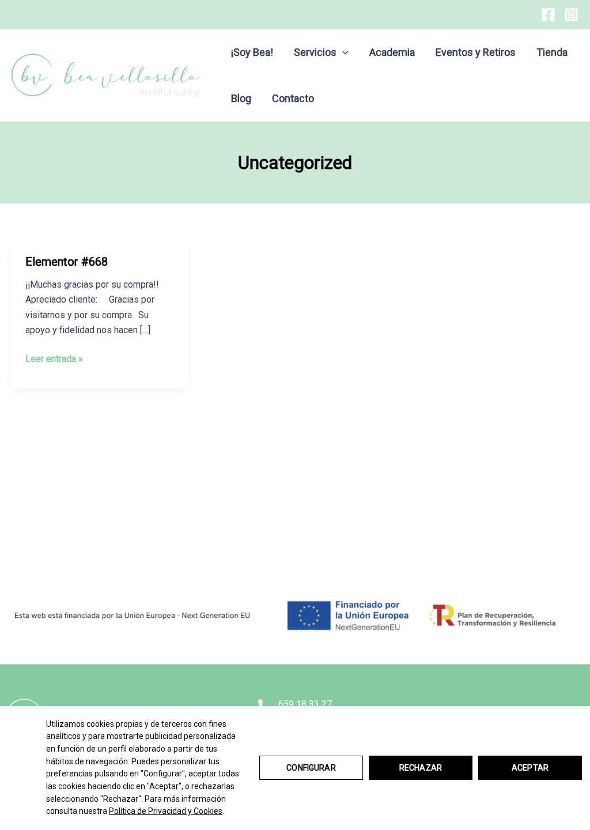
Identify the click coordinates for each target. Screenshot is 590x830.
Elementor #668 (66, 262)
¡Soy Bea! (252, 52)
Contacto (293, 98)
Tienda (552, 52)
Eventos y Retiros (476, 52)
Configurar (310, 767)
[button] (342, 52)
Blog (241, 98)
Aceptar (530, 767)
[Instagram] (571, 14)
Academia (392, 52)
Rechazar (420, 767)
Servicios (315, 52)
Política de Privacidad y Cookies (165, 811)
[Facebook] (548, 14)
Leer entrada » (54, 360)
